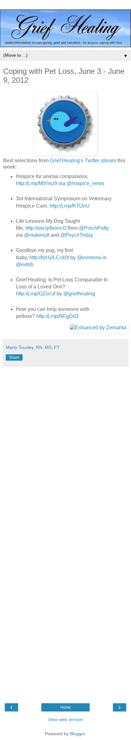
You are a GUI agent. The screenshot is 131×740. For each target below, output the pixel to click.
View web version (65, 719)
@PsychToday (76, 235)
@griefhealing (79, 293)
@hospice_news (85, 183)
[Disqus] (65, 449)
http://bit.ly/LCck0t (49, 257)
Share (14, 357)
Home (65, 707)
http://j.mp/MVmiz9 (36, 183)
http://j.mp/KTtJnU (70, 206)
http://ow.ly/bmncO (45, 228)
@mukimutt (36, 235)
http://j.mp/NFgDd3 (57, 316)
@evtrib (24, 264)
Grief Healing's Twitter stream (83, 160)
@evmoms (89, 257)
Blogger (77, 733)
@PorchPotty (94, 228)
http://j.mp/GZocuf (35, 293)
